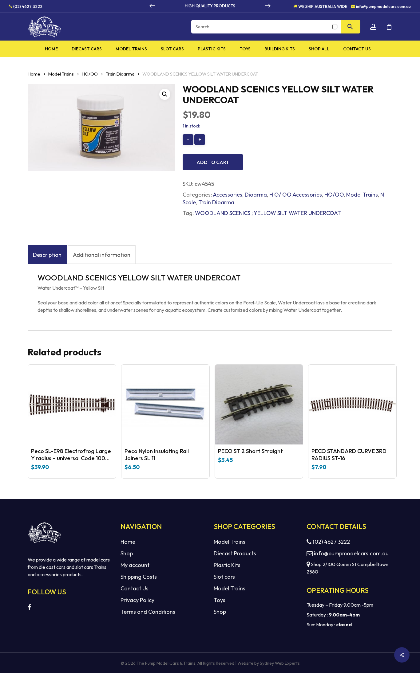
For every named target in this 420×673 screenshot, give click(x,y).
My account (135, 565)
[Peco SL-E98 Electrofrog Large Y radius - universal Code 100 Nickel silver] (72, 404)
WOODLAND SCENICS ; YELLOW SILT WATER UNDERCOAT (268, 213)
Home (34, 74)
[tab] (47, 254)
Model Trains (61, 74)
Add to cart (212, 162)
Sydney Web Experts (280, 663)
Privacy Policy (137, 600)
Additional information (101, 254)
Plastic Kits (227, 565)
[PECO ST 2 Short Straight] (259, 404)
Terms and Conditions (148, 611)
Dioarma (256, 194)
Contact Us (135, 588)
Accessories (227, 194)
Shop (127, 553)
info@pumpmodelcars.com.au (383, 6)
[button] (164, 94)
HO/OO (90, 74)
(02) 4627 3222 (27, 6)
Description (47, 254)
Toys (219, 600)
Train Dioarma (120, 74)
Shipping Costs (139, 576)
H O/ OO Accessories (295, 194)
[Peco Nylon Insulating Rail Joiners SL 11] (165, 404)
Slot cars (224, 576)
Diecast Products (235, 553)
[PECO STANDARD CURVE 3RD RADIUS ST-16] (352, 404)
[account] (373, 27)
